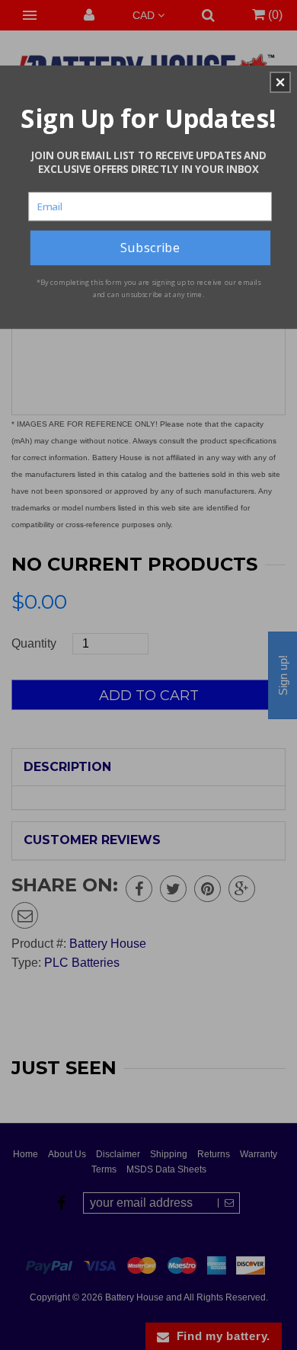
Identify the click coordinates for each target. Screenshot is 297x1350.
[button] (280, 82)
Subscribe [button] (150, 246)
